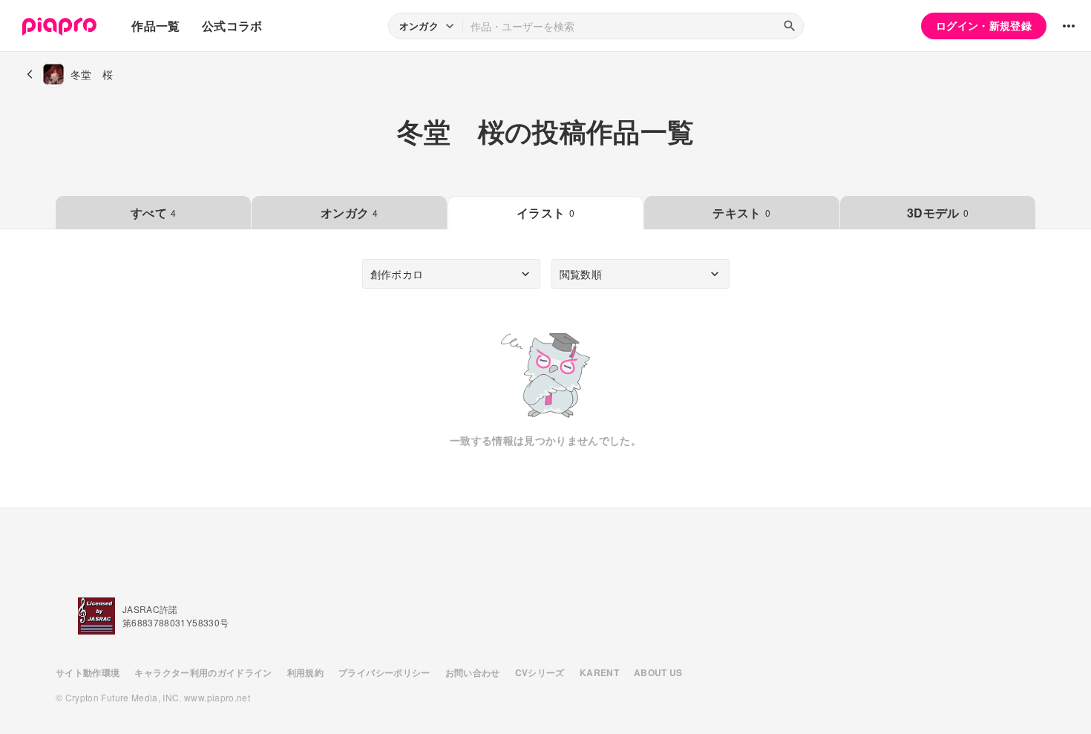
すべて (153, 212)
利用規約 (305, 672)
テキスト (741, 212)
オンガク (350, 212)
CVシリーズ (540, 672)
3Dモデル (938, 212)
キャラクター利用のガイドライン (203, 672)
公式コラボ (232, 25)
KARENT (599, 672)
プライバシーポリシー (384, 672)
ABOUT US (658, 672)
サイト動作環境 (87, 672)
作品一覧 (155, 25)
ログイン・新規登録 (984, 25)
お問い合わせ (472, 672)
